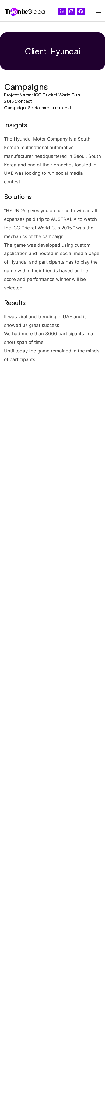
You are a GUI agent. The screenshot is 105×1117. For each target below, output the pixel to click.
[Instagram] (71, 11)
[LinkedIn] (62, 11)
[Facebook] (81, 11)
